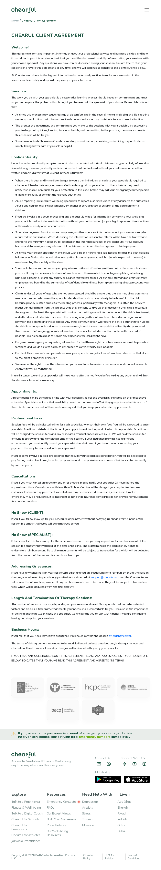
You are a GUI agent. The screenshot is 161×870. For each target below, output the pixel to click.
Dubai (121, 831)
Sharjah (122, 807)
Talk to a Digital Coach (27, 813)
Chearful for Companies (19, 827)
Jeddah (122, 819)
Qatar (121, 825)
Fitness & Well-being (26, 807)
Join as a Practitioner (25, 841)
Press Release (56, 825)
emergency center (120, 636)
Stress (86, 813)
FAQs (50, 807)
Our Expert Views (59, 813)
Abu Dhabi (124, 801)
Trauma (87, 819)
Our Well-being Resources (57, 833)
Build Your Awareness (62, 819)
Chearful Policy (88, 857)
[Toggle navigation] (147, 10)
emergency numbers (95, 737)
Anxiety (87, 807)
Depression (90, 801)
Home (15, 20)
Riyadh (122, 813)
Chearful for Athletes (25, 835)
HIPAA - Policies (109, 857)
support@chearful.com (105, 577)
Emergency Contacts (62, 801)
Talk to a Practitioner (25, 801)
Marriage (88, 825)
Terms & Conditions (134, 857)
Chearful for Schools (25, 819)
